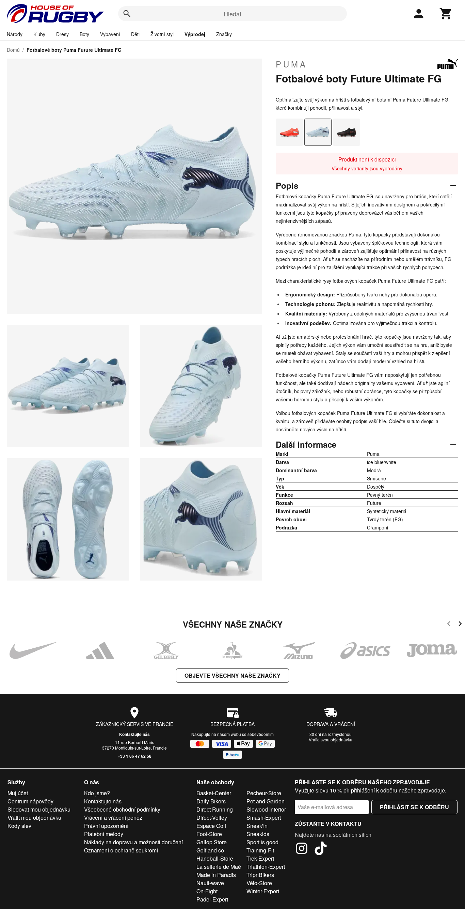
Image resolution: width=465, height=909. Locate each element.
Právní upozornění (106, 826)
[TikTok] (320, 849)
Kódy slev (19, 826)
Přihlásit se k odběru (414, 807)
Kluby (39, 34)
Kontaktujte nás (134, 734)
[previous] (449, 625)
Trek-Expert (260, 858)
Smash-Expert (263, 817)
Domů (13, 49)
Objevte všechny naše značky (232, 675)
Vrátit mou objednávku (34, 817)
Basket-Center (213, 793)
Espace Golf (211, 826)
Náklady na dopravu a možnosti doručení (133, 842)
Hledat (232, 13)
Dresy (62, 34)
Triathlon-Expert (265, 867)
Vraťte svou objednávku (330, 739)
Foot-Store (209, 834)
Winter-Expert (262, 891)
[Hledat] (127, 13)
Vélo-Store (259, 883)
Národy (14, 34)
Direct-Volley (211, 817)
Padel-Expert (212, 899)
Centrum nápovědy (30, 801)
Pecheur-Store (263, 793)
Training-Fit (260, 850)
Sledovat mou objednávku (38, 809)
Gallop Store (211, 842)
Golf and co (210, 850)
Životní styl (162, 34)
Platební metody (103, 834)
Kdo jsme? (97, 793)
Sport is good (262, 842)
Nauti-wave (210, 883)
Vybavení (110, 34)
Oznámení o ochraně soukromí (121, 850)
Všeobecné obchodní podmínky (122, 809)
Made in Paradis (216, 875)
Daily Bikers (211, 801)
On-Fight (207, 891)
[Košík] (446, 13)
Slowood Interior (266, 809)
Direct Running (214, 809)
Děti (135, 34)
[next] (460, 625)
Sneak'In (257, 826)
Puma (291, 64)
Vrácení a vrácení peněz (113, 817)
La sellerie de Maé (218, 867)
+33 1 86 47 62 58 (134, 756)
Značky (224, 34)
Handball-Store (214, 858)
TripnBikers (260, 875)
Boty (84, 34)
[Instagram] (301, 849)
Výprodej (195, 34)
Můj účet (17, 793)
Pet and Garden (265, 801)
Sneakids (257, 834)
